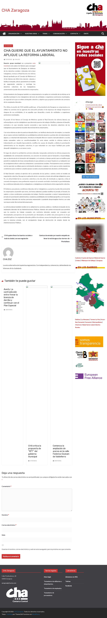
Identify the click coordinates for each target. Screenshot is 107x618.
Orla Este (78, 325)
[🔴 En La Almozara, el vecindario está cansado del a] (90, 148)
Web (3, 535)
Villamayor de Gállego (88, 260)
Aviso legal (47, 577)
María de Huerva (99, 258)
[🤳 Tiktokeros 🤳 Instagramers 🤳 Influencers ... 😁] (90, 127)
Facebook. (68, 586)
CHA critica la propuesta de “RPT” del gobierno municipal (34, 451)
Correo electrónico (9, 525)
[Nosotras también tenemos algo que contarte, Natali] (80, 117)
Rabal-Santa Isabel (88, 325)
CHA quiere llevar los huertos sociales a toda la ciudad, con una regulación (18, 236)
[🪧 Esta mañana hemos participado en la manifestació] (80, 148)
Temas (45, 34)
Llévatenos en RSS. (71, 577)
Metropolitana (97, 322)
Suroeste (88, 322)
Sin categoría (8, 45)
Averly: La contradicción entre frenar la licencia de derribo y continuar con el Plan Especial (11, 297)
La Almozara (85, 319)
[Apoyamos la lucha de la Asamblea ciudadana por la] (100, 138)
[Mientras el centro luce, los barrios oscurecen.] (80, 168)
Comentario (6, 486)
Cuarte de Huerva (87, 258)
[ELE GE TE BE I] (80, 127)
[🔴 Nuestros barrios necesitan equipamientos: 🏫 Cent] (100, 127)
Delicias (77, 319)
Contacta (74, 34)
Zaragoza (99, 260)
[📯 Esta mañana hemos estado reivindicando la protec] (100, 148)
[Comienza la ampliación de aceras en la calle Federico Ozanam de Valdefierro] (61, 287)
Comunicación (59, 34)
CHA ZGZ (17, 59)
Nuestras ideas (31, 34)
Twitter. (68, 581)
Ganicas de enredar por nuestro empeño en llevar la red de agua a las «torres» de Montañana (54, 238)
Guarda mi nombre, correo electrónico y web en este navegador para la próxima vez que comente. (36, 549)
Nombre (5, 515)
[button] (20, 33)
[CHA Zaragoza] (4, 33)
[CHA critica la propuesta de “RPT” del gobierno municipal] (36, 287)
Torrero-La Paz (95, 319)
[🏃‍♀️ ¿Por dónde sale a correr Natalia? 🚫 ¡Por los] (90, 117)
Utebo (78, 260)
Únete (86, 34)
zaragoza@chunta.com (9, 583)
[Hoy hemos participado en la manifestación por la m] (100, 158)
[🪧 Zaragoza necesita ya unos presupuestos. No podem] (90, 168)
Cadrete (78, 258)
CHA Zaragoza (15, 10)
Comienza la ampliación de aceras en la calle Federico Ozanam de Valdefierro (61, 451)
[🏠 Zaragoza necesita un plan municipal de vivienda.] (80, 158)
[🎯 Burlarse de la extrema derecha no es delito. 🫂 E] (80, 138)
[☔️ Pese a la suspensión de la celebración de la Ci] (90, 158)
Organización (13, 34)
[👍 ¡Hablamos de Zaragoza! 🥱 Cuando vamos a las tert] (100, 117)
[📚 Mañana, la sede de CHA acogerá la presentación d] (90, 138)
